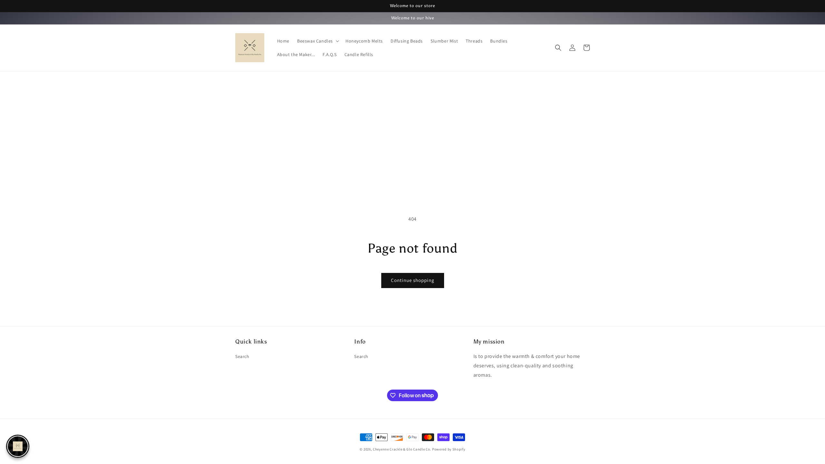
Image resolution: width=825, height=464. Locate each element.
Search (242, 356)
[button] (317, 41)
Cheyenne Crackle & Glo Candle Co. (402, 449)
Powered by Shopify (448, 449)
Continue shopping (412, 280)
